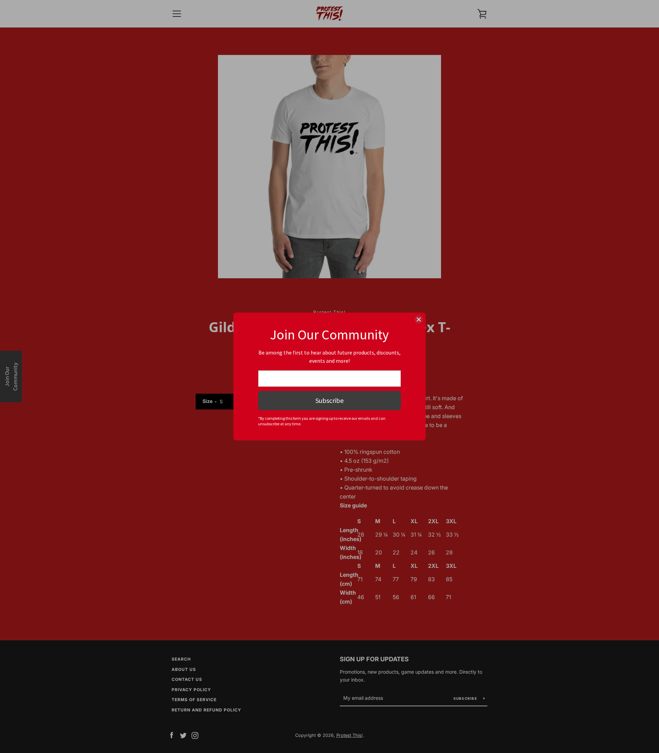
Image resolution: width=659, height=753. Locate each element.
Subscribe (329, 400)
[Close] (419, 319)
